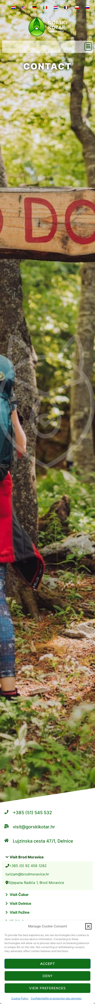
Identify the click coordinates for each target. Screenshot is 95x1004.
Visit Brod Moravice (27, 857)
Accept (47, 964)
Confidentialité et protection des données (56, 998)
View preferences (47, 988)
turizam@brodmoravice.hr (27, 874)
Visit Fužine (20, 912)
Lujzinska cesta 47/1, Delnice (43, 841)
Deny (48, 976)
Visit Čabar (19, 894)
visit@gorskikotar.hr (34, 826)
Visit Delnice (20, 903)
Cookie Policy (19, 998)
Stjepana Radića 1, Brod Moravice (36, 882)
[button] (88, 926)
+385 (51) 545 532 (32, 812)
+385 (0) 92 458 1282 (28, 865)
